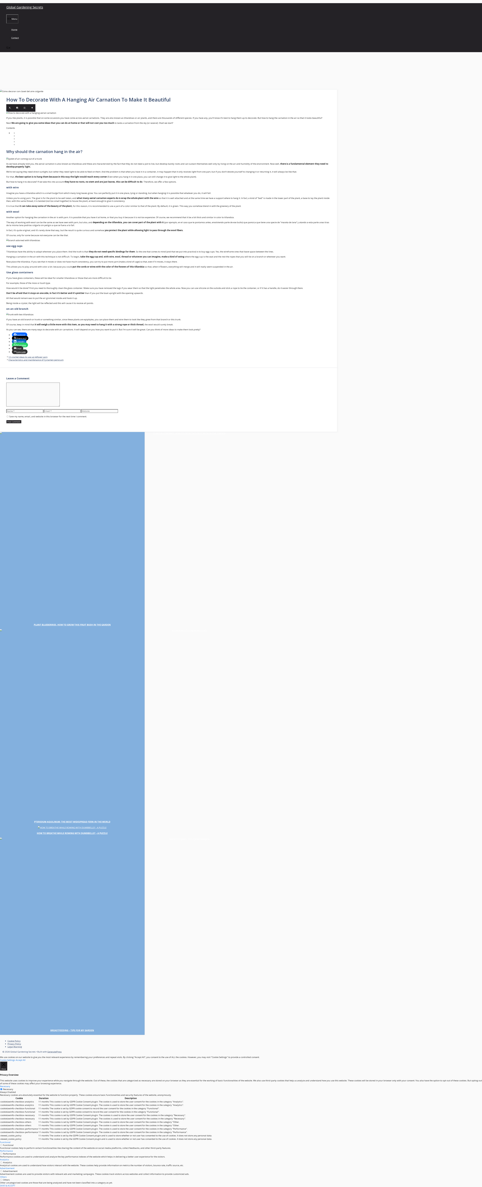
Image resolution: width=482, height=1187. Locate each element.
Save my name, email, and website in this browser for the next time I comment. (48, 416)
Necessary (8, 1089)
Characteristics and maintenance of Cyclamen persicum (36, 359)
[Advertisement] (241, 71)
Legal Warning (15, 1046)
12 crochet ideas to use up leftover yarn (27, 357)
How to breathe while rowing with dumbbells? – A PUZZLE (72, 833)
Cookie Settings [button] (7, 1060)
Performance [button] (6, 1150)
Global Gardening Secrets (24, 7)
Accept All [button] (20, 1060)
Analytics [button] (4, 1159)
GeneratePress (54, 1051)
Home (14, 29)
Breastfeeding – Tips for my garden (72, 1030)
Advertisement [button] (7, 1168)
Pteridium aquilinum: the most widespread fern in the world (72, 821)
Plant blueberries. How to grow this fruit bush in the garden (72, 624)
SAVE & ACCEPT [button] (7, 1185)
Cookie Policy (14, 1040)
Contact (15, 37)
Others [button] (3, 1176)
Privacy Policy (14, 1043)
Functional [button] (5, 1142)
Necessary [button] (5, 1086)
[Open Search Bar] (8, 48)
